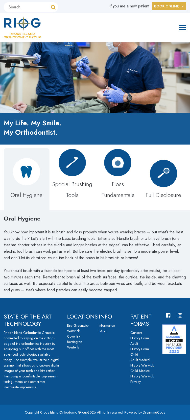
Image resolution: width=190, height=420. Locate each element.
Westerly (73, 347)
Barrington (74, 341)
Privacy (135, 381)
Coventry (73, 336)
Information (107, 325)
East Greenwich (78, 325)
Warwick (73, 330)
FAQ (102, 330)
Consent (136, 332)
